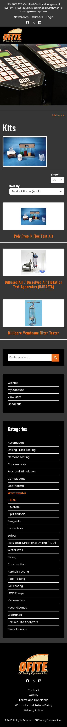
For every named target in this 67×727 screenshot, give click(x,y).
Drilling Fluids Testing (22, 450)
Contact (33, 690)
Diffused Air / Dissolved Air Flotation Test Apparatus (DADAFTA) (33, 284)
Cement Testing (19, 457)
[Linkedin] (39, 22)
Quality (33, 695)
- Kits (11, 500)
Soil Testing (15, 586)
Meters (57, 115)
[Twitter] (33, 22)
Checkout (14, 404)
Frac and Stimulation (22, 471)
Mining (12, 557)
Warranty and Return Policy (33, 705)
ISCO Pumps (16, 593)
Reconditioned (17, 608)
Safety (12, 536)
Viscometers (16, 600)
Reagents (14, 521)
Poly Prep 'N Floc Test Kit (33, 236)
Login (49, 17)
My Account (16, 390)
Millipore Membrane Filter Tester (33, 332)
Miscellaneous (17, 629)
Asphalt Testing (18, 572)
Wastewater (17, 493)
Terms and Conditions (33, 700)
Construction (16, 564)
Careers (37, 17)
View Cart (14, 397)
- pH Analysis (16, 514)
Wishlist (13, 383)
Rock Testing (16, 579)
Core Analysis (17, 464)
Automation (16, 443)
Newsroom (21, 17)
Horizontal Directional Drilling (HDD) (32, 543)
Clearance (15, 615)
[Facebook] (27, 22)
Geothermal (16, 486)
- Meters (14, 507)
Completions (16, 479)
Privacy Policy (33, 710)
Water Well (15, 550)
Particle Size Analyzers (23, 622)
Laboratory (15, 528)
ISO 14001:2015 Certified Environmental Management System (40, 9)
